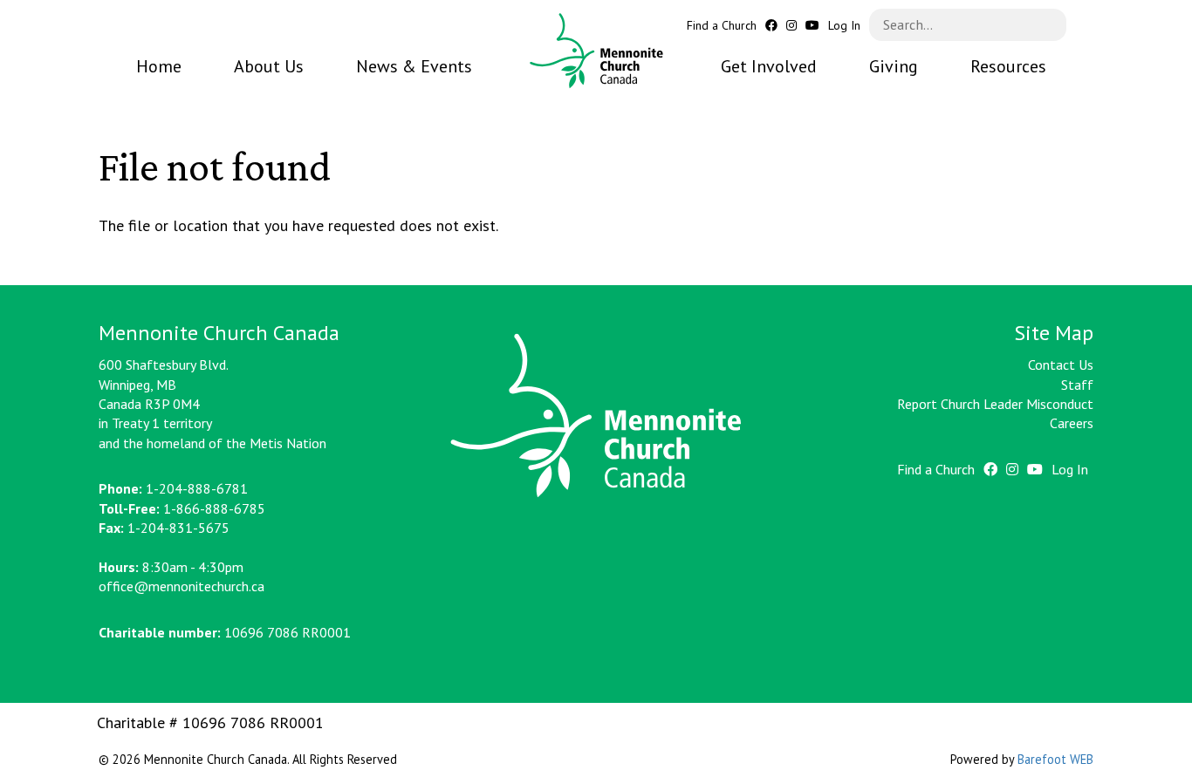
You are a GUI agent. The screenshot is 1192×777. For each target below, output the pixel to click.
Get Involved (769, 66)
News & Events (414, 66)
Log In (844, 25)
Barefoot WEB (1055, 759)
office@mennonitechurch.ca (181, 586)
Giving (893, 66)
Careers (1071, 423)
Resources (1008, 66)
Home (159, 66)
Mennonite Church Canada (596, 51)
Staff (1077, 384)
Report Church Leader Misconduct (995, 403)
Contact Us (1060, 364)
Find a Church (722, 25)
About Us (269, 66)
